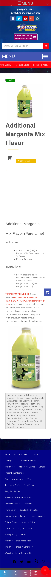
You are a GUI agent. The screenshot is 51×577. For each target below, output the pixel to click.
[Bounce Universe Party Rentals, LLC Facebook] (14, 562)
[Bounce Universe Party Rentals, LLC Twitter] (21, 562)
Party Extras (29, 485)
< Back (10, 80)
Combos (34, 454)
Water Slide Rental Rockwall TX (18, 553)
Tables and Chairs (12, 485)
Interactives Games (27, 467)
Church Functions (37, 516)
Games (41, 467)
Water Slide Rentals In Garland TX (19, 547)
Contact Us (9, 528)
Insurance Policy (40, 65)
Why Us (21, 528)
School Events (11, 522)
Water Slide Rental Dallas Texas (18, 541)
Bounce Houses (20, 454)
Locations (28, 504)
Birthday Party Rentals (29, 510)
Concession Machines (14, 479)
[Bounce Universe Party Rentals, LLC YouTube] (29, 562)
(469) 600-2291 (25, 9)
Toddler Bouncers (28, 460)
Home (7, 454)
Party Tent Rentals (12, 491)
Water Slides (10, 467)
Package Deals (22, 65)
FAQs (29, 528)
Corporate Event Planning (16, 516)
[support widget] (45, 570)
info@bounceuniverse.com (25, 13)
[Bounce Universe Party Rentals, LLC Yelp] (36, 562)
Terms (23, 534)
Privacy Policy (11, 534)
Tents (29, 479)
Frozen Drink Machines (14, 473)
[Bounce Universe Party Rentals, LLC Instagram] (43, 562)
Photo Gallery (10, 510)
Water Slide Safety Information (18, 498)
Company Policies (13, 504)
